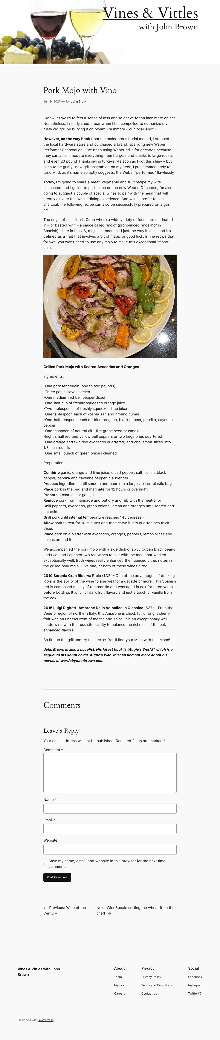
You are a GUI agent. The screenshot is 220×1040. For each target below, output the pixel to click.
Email (49, 820)
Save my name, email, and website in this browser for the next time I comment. (108, 864)
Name (50, 799)
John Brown (79, 101)
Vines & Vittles (150, 13)
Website (50, 840)
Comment (53, 750)
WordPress (45, 1020)
